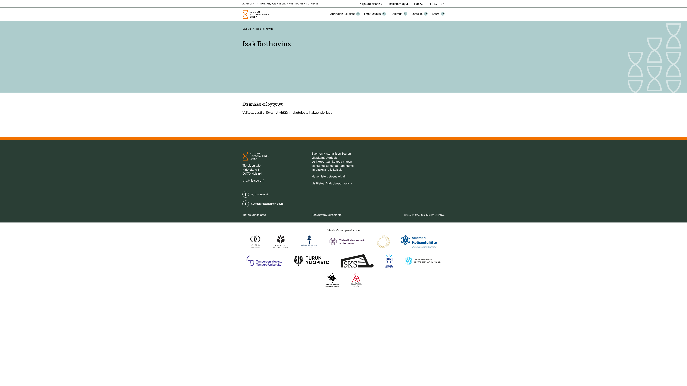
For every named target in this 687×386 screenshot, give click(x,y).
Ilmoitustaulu (372, 14)
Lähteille (417, 14)
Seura (436, 14)
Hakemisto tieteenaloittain (329, 176)
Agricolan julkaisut (342, 14)
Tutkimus (396, 14)
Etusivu (246, 28)
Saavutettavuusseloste (327, 215)
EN (443, 3)
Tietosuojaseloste (254, 215)
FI (429, 3)
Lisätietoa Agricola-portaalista (332, 183)
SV (436, 3)
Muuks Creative (435, 214)
